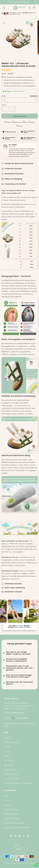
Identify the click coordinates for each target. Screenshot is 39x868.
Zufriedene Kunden (11, 774)
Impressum (8, 805)
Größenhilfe (34, 96)
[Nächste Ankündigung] (35, 2)
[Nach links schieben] (15, 60)
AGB (5, 796)
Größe (3, 96)
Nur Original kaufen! (11, 779)
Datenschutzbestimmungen (14, 823)
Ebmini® (11, 863)
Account (7, 751)
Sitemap (7, 800)
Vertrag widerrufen (11, 814)
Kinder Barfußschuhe (12, 742)
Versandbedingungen (12, 818)
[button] (6, 70)
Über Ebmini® (9, 760)
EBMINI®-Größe (10, 770)
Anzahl (4, 105)
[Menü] (4, 8)
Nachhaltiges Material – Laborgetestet (18, 783)
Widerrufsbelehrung (11, 809)
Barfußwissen (9, 765)
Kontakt (7, 747)
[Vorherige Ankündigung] (4, 2)
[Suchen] (30, 8)
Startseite (7, 738)
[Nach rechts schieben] (24, 60)
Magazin (7, 756)
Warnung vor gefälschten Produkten (17, 827)
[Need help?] (36, 865)
